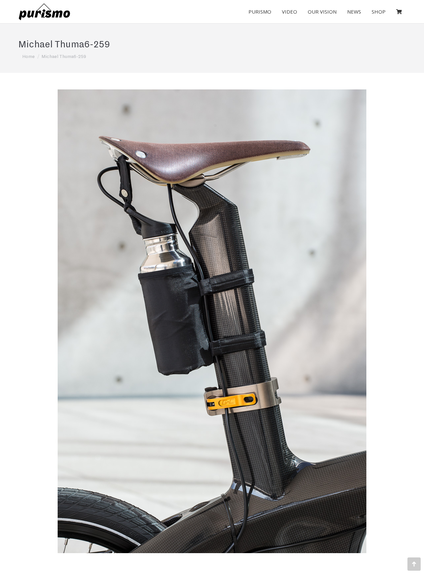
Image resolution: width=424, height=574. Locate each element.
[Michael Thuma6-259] (212, 321)
